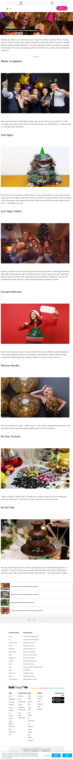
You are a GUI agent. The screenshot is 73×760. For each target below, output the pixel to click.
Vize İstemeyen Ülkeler (28, 645)
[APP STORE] (58, 698)
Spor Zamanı (30, 736)
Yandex (10, 664)
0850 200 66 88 (45, 751)
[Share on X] (34, 620)
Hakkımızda (11, 699)
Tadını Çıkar (29, 708)
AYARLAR (47, 755)
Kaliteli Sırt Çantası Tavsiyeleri (30, 655)
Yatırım (52, 4)
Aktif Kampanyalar (21, 700)
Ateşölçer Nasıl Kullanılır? (29, 642)
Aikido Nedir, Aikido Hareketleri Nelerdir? (33, 667)
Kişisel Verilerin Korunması (11, 723)
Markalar (20, 696)
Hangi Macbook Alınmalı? (29, 649)
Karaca (10, 655)
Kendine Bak (30, 703)
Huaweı (10, 676)
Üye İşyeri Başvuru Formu (40, 698)
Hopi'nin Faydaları (11, 709)
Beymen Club (12, 673)
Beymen (11, 645)
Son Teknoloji (30, 725)
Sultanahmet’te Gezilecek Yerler (30, 639)
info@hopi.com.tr (35, 751)
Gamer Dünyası (30, 731)
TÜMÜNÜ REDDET (56, 755)
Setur (10, 667)
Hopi (10, 696)
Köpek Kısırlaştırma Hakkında (30, 679)
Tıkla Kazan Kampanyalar (21, 715)
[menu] (7, 8)
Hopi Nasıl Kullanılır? (11, 703)
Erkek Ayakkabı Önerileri (29, 676)
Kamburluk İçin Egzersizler (29, 652)
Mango (10, 670)
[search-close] (10, 8)
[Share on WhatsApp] (44, 620)
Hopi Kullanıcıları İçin (11, 732)
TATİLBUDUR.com (13, 642)
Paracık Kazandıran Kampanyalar (21, 707)
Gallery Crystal (12, 652)
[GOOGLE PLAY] (58, 701)
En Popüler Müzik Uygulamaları (30, 636)
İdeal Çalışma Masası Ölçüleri (30, 661)
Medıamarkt (11, 649)
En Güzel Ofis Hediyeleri (29, 658)
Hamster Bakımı (27, 670)
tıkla (14, 754)
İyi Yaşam (30, 740)
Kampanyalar (21, 4)
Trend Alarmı (30, 697)
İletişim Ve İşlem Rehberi (40, 706)
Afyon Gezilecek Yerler (28, 664)
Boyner (10, 636)
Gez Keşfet (30, 714)
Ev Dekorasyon (31, 719)
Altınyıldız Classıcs (13, 679)
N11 (10, 639)
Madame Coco (12, 658)
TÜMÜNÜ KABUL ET (67, 755)
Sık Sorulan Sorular (11, 715)
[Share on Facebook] (29, 620)
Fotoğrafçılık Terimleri (28, 673)
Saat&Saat (11, 661)
